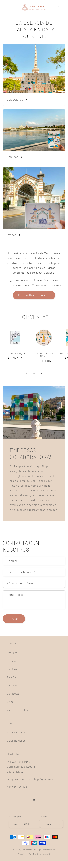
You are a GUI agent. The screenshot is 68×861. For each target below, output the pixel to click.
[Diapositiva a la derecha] (42, 373)
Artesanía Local (16, 732)
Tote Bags (13, 677)
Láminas (12, 157)
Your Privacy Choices (19, 709)
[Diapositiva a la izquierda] (26, 373)
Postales (12, 652)
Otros (10, 701)
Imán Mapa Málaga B (15, 353)
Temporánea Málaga (31, 849)
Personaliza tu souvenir (34, 295)
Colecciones (15, 99)
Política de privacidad (39, 854)
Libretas (12, 685)
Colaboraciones (16, 740)
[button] (7, 7)
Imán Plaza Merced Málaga (44, 354)
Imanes (12, 234)
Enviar (14, 618)
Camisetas (13, 693)
